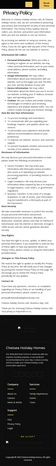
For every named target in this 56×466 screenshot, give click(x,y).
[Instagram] (40, 374)
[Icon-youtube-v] (28, 374)
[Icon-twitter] (22, 374)
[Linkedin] (34, 374)
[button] (28, 321)
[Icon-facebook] (16, 374)
